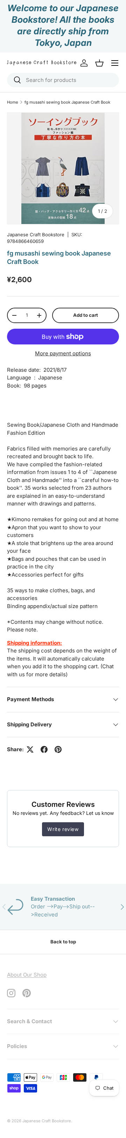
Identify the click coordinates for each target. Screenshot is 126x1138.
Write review (62, 829)
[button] (99, 63)
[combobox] (63, 80)
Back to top (63, 941)
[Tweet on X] (30, 749)
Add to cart (85, 315)
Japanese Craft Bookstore (35, 234)
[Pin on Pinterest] (58, 749)
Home (12, 102)
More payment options (63, 353)
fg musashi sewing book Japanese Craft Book (67, 102)
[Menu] (114, 63)
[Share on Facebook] (44, 749)
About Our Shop (27, 974)
